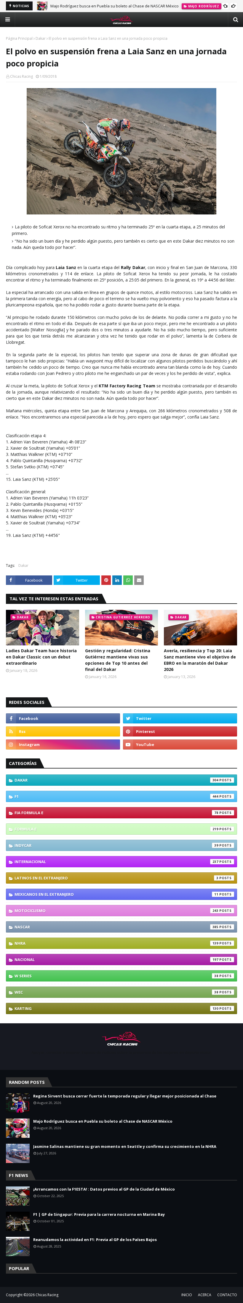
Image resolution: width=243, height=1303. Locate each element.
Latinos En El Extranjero (116, 878)
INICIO (186, 1294)
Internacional (116, 861)
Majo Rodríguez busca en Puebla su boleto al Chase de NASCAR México (114, 6)
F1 (116, 796)
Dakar (41, 38)
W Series (116, 976)
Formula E (116, 829)
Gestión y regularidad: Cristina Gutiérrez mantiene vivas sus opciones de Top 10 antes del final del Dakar (117, 660)
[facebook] (63, 718)
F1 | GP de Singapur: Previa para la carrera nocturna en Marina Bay (99, 1214)
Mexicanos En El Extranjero (116, 894)
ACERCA (204, 1294)
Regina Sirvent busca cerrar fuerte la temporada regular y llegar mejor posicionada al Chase (124, 1096)
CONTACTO (227, 1294)
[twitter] (180, 718)
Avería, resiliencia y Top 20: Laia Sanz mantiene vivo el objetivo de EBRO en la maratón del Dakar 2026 (200, 660)
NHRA (116, 943)
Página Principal (19, 38)
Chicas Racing (21, 76)
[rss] (63, 731)
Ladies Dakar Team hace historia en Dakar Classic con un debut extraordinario (41, 657)
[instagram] (63, 744)
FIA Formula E (116, 812)
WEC (116, 992)
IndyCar (116, 845)
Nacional (116, 959)
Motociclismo (116, 910)
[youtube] (180, 744)
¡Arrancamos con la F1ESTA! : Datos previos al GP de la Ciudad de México (104, 1189)
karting (116, 1008)
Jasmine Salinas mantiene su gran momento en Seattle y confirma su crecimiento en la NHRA (124, 1146)
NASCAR (116, 927)
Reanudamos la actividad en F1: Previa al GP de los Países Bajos (95, 1239)
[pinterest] (180, 731)
